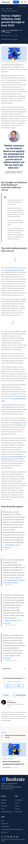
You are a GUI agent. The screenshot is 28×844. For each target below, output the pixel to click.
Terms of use (4, 832)
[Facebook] (2, 837)
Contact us (17, 808)
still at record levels (7, 407)
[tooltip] (24, 678)
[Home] (6, 2)
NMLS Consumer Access (7, 785)
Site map (17, 803)
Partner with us (18, 811)
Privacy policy (4, 823)
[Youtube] (14, 837)
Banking (3, 8)
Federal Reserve (9, 8)
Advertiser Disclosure (22, 6)
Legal (2, 820)
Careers (17, 806)
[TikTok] (17, 837)
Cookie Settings (5, 826)
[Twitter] (5, 837)
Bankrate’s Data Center (6, 811)
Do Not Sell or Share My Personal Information (12, 829)
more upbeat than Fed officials (13, 270)
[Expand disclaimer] (26, 39)
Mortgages (4, 800)
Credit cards (4, 806)
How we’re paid (18, 800)
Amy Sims (7, 32)
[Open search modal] (22, 2)
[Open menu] (25, 2)
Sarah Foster (14, 30)
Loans (2, 808)
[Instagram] (8, 837)
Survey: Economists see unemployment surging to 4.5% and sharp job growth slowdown (14, 764)
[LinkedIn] (11, 837)
